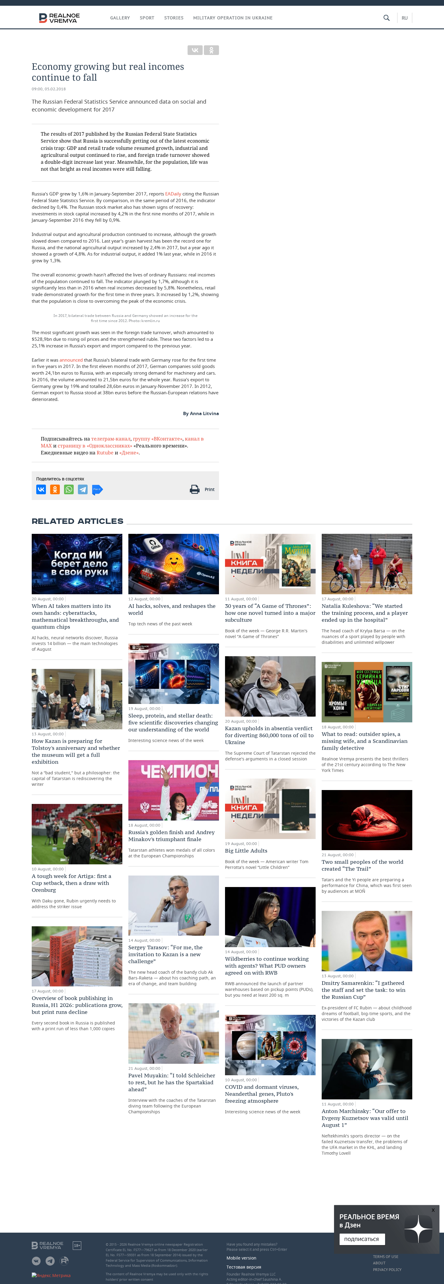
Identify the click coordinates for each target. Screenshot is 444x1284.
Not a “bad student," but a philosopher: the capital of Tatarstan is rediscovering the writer (76, 762)
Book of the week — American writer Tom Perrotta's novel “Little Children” (266, 858)
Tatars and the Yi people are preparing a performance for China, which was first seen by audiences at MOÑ (367, 876)
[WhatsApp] (69, 489)
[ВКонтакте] (195, 50)
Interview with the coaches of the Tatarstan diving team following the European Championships (172, 1093)
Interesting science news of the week (173, 727)
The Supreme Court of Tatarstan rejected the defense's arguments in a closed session (270, 743)
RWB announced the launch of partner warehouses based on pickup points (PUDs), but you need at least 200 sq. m (269, 976)
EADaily (173, 194)
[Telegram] (83, 489)
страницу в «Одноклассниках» (95, 445)
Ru (405, 18)
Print (209, 489)
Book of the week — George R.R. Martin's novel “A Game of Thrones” (270, 620)
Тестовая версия (244, 1267)
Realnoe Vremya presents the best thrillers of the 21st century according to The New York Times (365, 752)
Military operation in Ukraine (233, 18)
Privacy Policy (387, 1270)
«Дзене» (129, 452)
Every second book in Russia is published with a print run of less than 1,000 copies (77, 1013)
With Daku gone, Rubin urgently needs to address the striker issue (74, 891)
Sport (147, 18)
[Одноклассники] (211, 50)
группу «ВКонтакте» (157, 438)
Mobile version (241, 1258)
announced (71, 360)
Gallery (120, 18)
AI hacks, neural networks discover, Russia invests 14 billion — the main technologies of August (75, 627)
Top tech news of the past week (172, 614)
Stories (174, 18)
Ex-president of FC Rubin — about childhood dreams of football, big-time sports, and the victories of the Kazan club (367, 1000)
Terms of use (385, 1257)
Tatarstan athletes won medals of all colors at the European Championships (171, 844)
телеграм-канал (110, 438)
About (379, 1263)
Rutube (105, 452)
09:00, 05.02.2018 (49, 89)
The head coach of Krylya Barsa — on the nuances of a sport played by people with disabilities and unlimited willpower (365, 623)
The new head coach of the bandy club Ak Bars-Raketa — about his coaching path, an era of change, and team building (172, 965)
